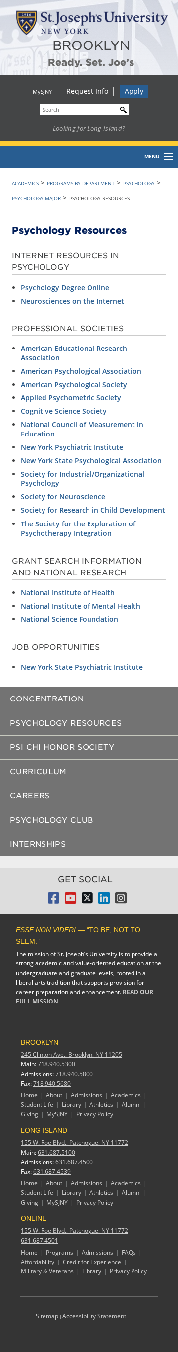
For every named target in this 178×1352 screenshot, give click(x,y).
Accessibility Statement (94, 1316)
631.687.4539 (52, 1171)
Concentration (47, 699)
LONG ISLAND (44, 1130)
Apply (134, 91)
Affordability (37, 1262)
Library (71, 1104)
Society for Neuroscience (63, 496)
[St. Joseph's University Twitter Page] (87, 900)
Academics (25, 183)
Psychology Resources (66, 723)
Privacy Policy (94, 1114)
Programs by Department (81, 183)
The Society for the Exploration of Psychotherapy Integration (78, 528)
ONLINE (33, 1218)
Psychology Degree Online (65, 287)
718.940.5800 (74, 1074)
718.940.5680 (52, 1083)
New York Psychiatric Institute (72, 447)
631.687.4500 (74, 1162)
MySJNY (42, 91)
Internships (38, 844)
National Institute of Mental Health (80, 606)
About (54, 1095)
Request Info (87, 91)
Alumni (131, 1104)
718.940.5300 (56, 1064)
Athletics (101, 1104)
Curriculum (38, 771)
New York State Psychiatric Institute (82, 667)
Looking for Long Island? (89, 128)
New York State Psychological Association (91, 460)
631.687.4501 (39, 1240)
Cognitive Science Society (64, 411)
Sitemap (47, 1316)
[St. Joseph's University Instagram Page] (121, 900)
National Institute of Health (68, 592)
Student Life (37, 1104)
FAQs (129, 1252)
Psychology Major (36, 198)
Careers (30, 795)
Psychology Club (51, 820)
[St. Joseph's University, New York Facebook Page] (53, 900)
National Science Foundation (69, 619)
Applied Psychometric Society (71, 397)
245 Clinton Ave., (71, 1054)
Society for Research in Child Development (93, 510)
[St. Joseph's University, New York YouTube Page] (70, 900)
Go (121, 108)
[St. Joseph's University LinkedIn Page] (104, 900)
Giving (29, 1114)
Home (29, 1095)
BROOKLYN (91, 45)
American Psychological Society (74, 384)
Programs (59, 1252)
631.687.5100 (56, 1152)
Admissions (86, 1095)
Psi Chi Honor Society (62, 747)
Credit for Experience (92, 1262)
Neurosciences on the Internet (72, 300)
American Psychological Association (81, 371)
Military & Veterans (47, 1271)
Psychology (139, 183)
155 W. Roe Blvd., (74, 1142)
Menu (152, 156)
